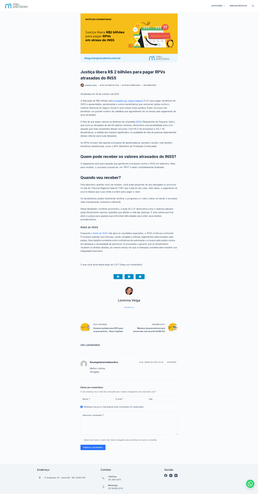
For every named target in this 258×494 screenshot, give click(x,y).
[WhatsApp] (129, 276)
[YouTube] (176, 475)
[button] (250, 484)
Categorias (216, 6)
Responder (171, 362)
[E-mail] (140, 276)
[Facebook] (118, 276)
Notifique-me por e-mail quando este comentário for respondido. (114, 407)
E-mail (119, 399)
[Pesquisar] (253, 6)
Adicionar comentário (93, 415)
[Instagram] (170, 475)
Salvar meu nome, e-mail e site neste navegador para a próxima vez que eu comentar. (120, 440)
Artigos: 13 (129, 307)
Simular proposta (238, 6)
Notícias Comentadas (131, 85)
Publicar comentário (93, 447)
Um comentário (149, 85)
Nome (86, 399)
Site (151, 399)
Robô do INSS (100, 233)
